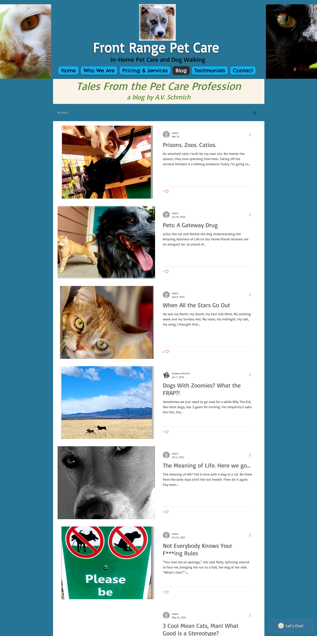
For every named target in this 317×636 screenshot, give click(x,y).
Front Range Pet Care (158, 47)
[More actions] (251, 134)
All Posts (62, 112)
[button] (255, 113)
